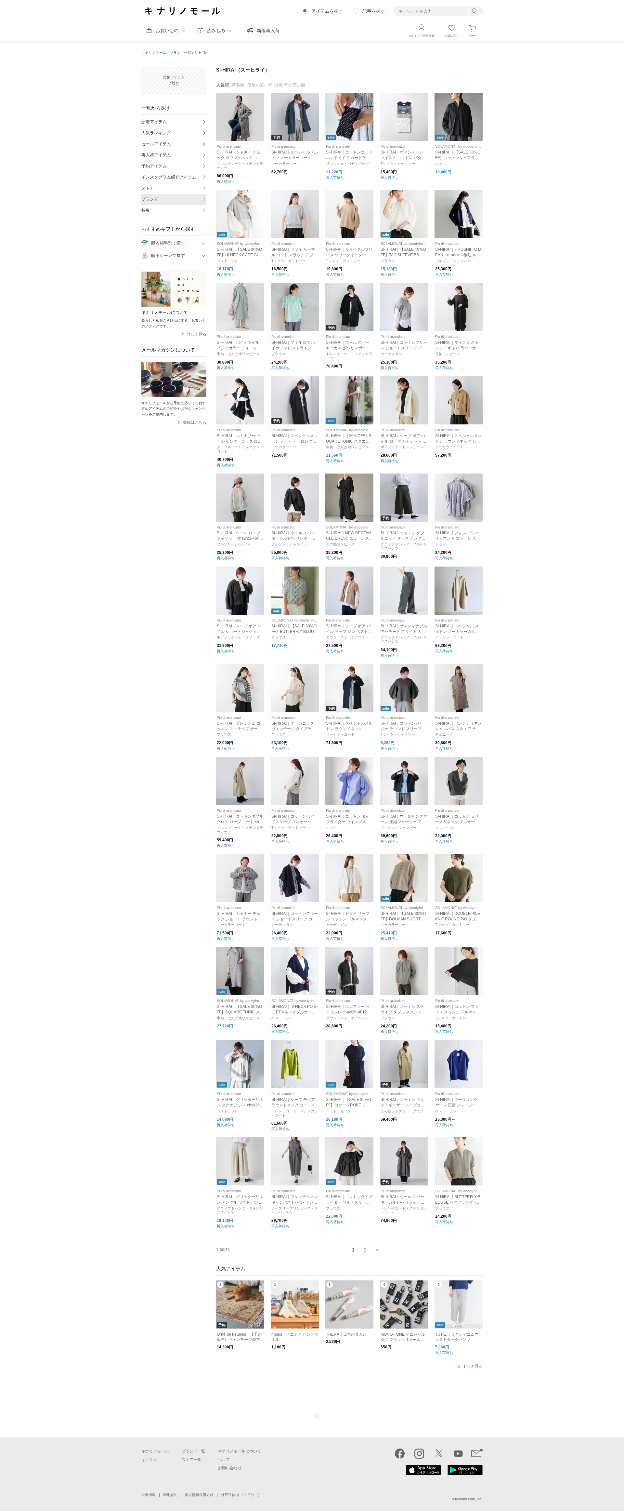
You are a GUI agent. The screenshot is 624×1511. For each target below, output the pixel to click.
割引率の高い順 (290, 85)
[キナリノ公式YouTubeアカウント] (458, 1453)
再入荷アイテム (156, 155)
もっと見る (473, 1366)
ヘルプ (224, 1459)
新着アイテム (154, 121)
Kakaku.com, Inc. (469, 1499)
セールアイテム (156, 143)
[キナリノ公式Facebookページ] (399, 1453)
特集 (145, 210)
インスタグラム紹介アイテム (168, 177)
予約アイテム (154, 166)
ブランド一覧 (180, 53)
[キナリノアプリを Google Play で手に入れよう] (465, 1473)
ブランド (149, 199)
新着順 (238, 85)
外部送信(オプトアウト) (240, 1495)
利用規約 (170, 1495)
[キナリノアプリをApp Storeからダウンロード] (423, 1473)
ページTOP (317, 1416)
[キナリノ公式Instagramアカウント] (419, 1453)
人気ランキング (156, 132)
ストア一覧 (191, 1459)
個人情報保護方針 (199, 1495)
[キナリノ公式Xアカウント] (438, 1453)
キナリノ (149, 1459)
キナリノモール (153, 53)
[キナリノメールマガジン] (477, 1453)
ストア (147, 188)
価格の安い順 (260, 85)
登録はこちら (194, 423)
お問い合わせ (229, 1468)
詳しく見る (196, 334)
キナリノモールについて (239, 1451)
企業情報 (148, 1495)
